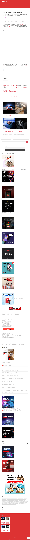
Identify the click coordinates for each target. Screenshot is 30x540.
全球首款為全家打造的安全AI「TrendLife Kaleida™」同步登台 (9, 372)
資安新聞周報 (11, 503)
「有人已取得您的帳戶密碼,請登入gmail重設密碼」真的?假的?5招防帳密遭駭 (11, 335)
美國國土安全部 (5, 22)
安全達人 (10, 500)
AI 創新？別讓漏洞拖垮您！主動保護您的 (8, 410)
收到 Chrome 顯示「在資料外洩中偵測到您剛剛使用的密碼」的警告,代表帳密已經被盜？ (13, 344)
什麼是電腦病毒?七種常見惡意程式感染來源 (7, 334)
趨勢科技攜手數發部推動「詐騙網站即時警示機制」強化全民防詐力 (10, 376)
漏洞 (23, 500)
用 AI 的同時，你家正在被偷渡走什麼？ (7, 379)
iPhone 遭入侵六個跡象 (5, 317)
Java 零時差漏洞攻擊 (23, 14)
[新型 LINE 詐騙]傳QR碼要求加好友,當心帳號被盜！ (8, 343)
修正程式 (15, 134)
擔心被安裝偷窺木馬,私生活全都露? (6, 326)
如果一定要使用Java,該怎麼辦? (6, 90)
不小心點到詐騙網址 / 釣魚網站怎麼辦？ (7, 212)
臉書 (13, 502)
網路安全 (22, 501)
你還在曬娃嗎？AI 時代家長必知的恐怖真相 (7, 381)
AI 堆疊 (14, 410)
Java (7, 134)
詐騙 (22, 502)
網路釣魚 (3, 502)
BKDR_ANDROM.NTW (11, 26)
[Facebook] (3, 17)
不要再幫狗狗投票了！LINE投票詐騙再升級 (7, 364)
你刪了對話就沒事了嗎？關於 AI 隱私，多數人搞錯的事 (9, 387)
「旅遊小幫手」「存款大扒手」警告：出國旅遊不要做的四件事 (10, 314)
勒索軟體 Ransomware (21, 134)
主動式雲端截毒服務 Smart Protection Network (11, 85)
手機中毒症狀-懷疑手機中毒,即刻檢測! (6, 324)
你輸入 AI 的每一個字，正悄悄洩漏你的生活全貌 (8, 373)
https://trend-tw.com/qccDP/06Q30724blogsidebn (20, 298)
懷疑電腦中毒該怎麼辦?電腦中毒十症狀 (7, 336)
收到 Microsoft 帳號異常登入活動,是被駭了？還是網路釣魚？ (9, 342)
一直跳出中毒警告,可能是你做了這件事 (7, 322)
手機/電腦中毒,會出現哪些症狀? (6, 333)
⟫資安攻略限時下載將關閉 (18, 410)
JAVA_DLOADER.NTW (22, 24)
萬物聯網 (15, 502)
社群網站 (15, 501)
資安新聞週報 (16, 503)
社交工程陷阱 (4, 65)
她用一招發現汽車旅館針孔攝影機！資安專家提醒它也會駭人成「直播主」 (11, 313)
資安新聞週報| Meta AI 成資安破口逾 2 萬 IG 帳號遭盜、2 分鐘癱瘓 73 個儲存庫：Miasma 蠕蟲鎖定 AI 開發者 (14, 391)
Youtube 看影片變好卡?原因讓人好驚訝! (7, 338)
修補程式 (17, 134)
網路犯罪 (26, 501)
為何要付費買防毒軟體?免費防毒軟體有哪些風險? (8, 325)
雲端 (11, 504)
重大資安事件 (18, 15)
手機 (14, 500)
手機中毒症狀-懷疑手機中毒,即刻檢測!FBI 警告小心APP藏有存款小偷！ (10, 215)
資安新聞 (7, 503)
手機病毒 (16, 500)
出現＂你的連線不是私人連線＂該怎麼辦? (7, 323)
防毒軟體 (7, 504)
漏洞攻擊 (7, 15)
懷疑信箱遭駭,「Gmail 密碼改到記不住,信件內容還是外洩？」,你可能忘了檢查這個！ (12, 318)
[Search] (27, 142)
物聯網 (7, 501)
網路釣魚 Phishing (8, 502)
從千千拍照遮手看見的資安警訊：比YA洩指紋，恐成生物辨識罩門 (10, 375)
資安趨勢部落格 (4, 1)
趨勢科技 (19, 22)
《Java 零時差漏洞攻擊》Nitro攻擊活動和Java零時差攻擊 (10, 96)
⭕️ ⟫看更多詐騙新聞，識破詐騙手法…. (6, 365)
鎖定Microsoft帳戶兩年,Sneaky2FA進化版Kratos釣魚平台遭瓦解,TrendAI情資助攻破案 (12, 378)
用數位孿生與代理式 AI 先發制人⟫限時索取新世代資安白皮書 (10, 408)
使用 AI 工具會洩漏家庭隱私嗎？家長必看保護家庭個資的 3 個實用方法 (10, 370)
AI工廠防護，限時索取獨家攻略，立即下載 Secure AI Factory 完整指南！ (12, 409)
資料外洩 (24, 503)
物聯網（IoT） (12, 501)
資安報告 (3, 503)
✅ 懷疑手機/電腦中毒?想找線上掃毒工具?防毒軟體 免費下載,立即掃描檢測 (12, 327)
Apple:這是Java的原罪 (5, 95)
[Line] (6, 17)
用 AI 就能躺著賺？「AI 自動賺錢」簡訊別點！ (7, 392)
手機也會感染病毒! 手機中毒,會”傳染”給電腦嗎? (8, 337)
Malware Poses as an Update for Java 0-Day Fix (12, 87)
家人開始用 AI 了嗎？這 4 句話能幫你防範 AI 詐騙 (8, 384)
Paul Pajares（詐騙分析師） (23, 87)
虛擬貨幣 (19, 502)
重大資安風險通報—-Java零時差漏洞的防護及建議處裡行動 (10, 91)
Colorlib (14, 539)
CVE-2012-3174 (20, 21)
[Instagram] (5, 17)
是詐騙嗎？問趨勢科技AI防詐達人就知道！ (7, 312)
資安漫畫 (20, 503)
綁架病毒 (19, 501)
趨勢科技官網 (3, 6)
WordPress (19, 539)
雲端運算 (14, 504)
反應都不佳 (14, 22)
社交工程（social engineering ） (12, 15)
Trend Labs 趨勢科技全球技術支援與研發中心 (14, 14)
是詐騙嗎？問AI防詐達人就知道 (6, 362)
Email (6, 146)
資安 (25, 502)
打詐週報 (20, 500)
